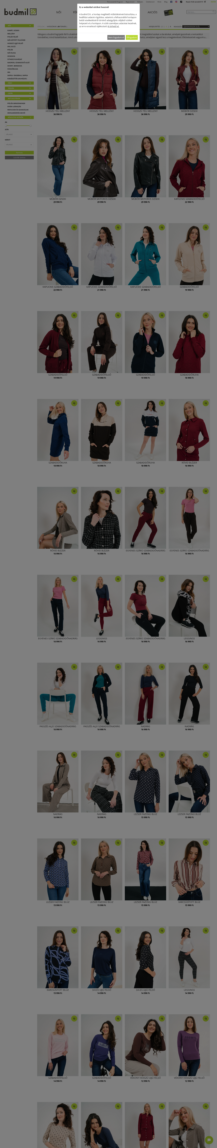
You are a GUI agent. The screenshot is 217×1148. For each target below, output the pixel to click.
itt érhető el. (113, 26)
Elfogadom (132, 37)
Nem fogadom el (116, 37)
